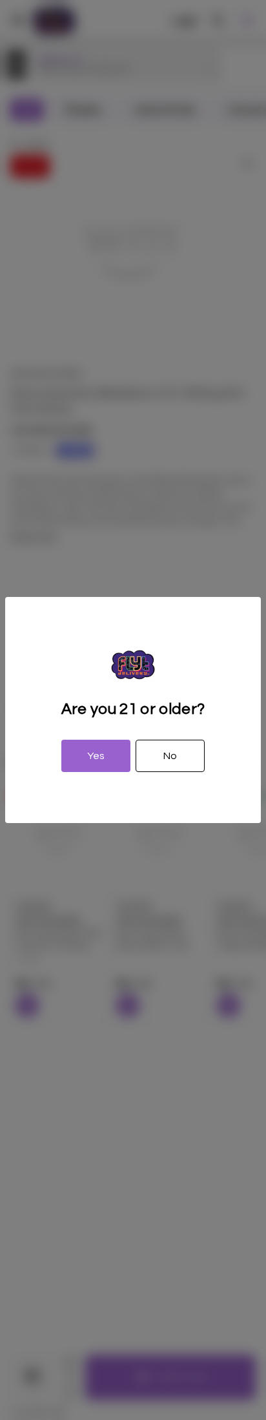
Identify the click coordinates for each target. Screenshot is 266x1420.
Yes (96, 756)
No (170, 756)
